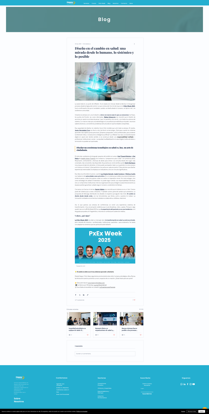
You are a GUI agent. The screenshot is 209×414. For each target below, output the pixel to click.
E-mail (142, 388)
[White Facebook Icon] (187, 384)
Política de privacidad (81, 411)
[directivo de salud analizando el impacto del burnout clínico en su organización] (105, 318)
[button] (101, 3)
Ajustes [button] (183, 411)
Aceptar (202, 411)
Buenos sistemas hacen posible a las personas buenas (129, 329)
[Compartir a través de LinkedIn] (83, 295)
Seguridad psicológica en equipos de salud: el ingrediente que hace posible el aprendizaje (78, 329)
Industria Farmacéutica (102, 397)
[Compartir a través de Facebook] (75, 295)
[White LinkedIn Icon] (184, 384)
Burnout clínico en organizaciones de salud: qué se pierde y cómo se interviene (105, 329)
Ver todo (141, 309)
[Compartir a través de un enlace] (87, 295)
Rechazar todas (192, 411)
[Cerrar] (207, 411)
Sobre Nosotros (19, 400)
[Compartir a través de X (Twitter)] (79, 295)
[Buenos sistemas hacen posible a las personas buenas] (131, 318)
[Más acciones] (134, 44)
